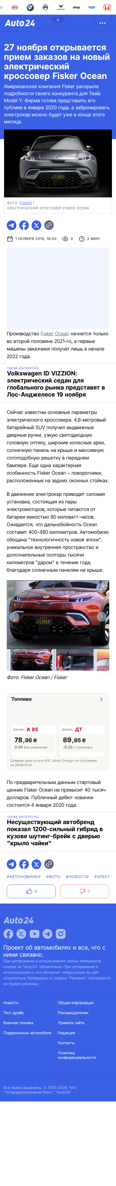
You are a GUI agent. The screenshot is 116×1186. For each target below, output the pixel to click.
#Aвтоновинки (24, 877)
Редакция (66, 1033)
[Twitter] (21, 934)
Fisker (26, 203)
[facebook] (24, 225)
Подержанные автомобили (28, 1033)
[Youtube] (34, 934)
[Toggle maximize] (102, 588)
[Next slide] (102, 617)
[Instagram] (61, 934)
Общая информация (76, 1003)
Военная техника (19, 1023)
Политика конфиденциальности (77, 1055)
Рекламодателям (73, 1013)
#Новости (77, 877)
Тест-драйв (14, 1013)
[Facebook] (8, 934)
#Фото (53, 877)
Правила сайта (71, 1023)
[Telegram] (47, 934)
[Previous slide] (14, 617)
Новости (11, 1003)
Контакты (66, 1043)
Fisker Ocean (55, 334)
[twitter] (36, 225)
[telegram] (11, 225)
